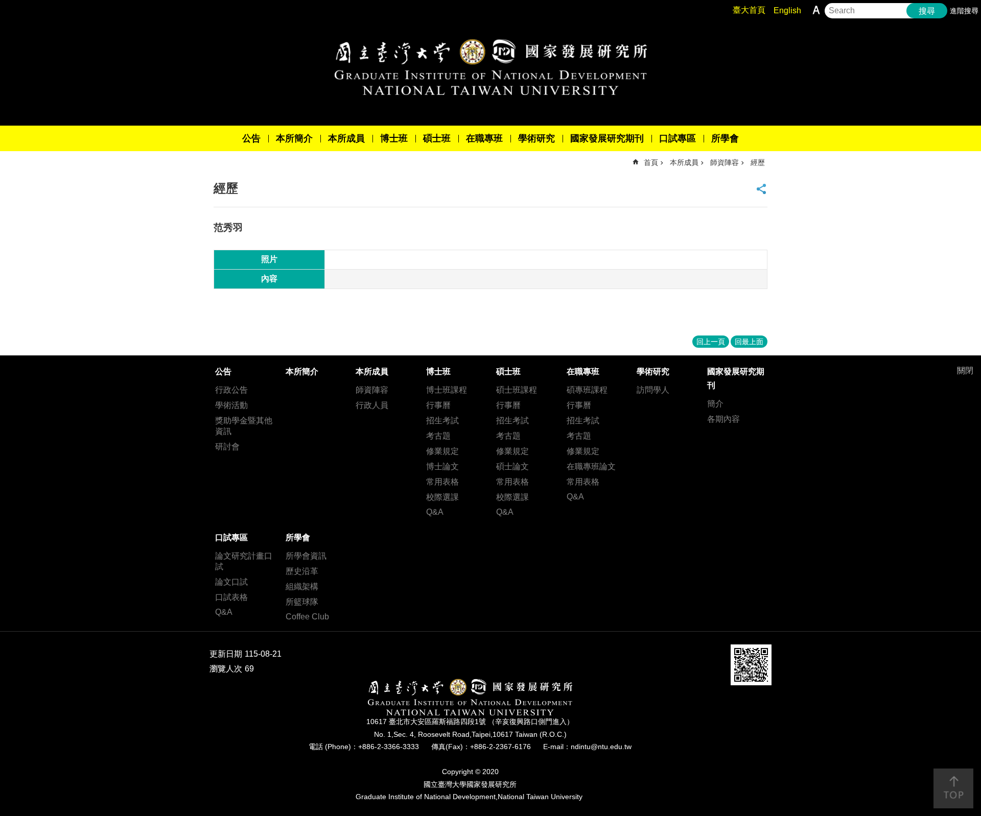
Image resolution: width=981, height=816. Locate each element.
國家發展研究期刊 (607, 138)
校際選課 (442, 497)
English (787, 10)
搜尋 (927, 11)
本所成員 (346, 138)
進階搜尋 (964, 11)
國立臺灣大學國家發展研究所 (490, 67)
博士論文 (442, 466)
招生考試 (442, 420)
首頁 (651, 162)
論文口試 (231, 582)
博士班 (394, 138)
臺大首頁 (749, 10)
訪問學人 (653, 390)
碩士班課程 (516, 390)
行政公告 (231, 390)
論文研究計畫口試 (243, 561)
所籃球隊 (302, 601)
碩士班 (437, 138)
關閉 (965, 370)
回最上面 (749, 342)
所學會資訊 (306, 555)
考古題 (438, 435)
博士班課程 (446, 390)
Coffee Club (307, 616)
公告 (251, 138)
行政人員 (372, 405)
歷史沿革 (302, 571)
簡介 (715, 403)
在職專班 (484, 138)
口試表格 (231, 597)
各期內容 (723, 419)
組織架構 (302, 586)
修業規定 (442, 451)
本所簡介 (294, 138)
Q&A (434, 512)
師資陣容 (724, 162)
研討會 (227, 446)
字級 (816, 10)
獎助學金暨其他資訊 (243, 426)
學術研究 (536, 138)
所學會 (725, 138)
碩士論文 (512, 466)
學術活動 (231, 405)
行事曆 (438, 405)
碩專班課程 (587, 390)
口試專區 (677, 138)
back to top (953, 788)
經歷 (758, 162)
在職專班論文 (591, 466)
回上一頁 (710, 342)
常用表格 (442, 481)
